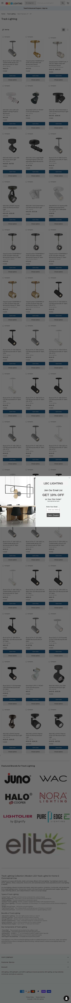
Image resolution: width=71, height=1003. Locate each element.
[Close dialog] (69, 478)
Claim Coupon (53, 515)
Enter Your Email (52, 506)
